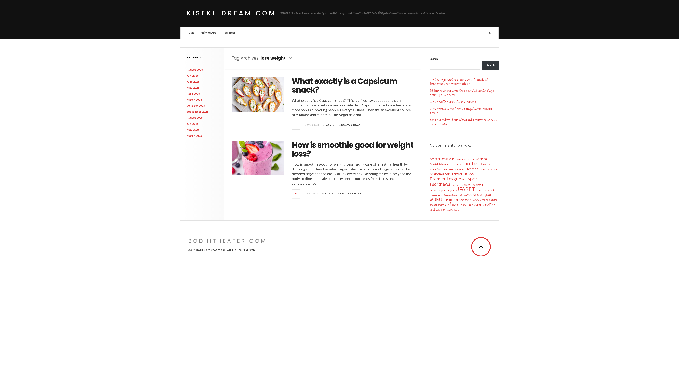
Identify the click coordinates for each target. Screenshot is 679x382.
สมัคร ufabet (209, 32)
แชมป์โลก (489, 204)
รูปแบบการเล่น (489, 200)
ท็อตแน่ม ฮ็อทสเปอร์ (453, 195)
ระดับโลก (477, 200)
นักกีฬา (467, 194)
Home (190, 32)
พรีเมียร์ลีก (437, 200)
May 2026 (193, 87)
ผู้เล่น (488, 194)
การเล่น (491, 190)
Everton (451, 164)
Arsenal (435, 159)
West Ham (481, 190)
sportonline (457, 185)
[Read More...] (296, 125)
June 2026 (193, 81)
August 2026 (195, 69)
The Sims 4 (477, 184)
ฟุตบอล (452, 199)
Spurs (467, 184)
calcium (471, 159)
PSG (464, 179)
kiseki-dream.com (231, 13)
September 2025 (197, 111)
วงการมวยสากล (438, 205)
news (468, 174)
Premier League (445, 178)
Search (434, 58)
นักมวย (478, 195)
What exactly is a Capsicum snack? (344, 86)
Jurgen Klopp (448, 169)
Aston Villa (447, 158)
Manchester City (489, 169)
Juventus (459, 169)
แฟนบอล (437, 209)
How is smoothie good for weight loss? (352, 150)
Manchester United (446, 174)
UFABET (465, 189)
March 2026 (194, 99)
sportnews (440, 184)
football (471, 163)
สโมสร (453, 204)
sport (473, 178)
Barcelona (461, 159)
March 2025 (194, 135)
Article (230, 32)
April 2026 (193, 93)
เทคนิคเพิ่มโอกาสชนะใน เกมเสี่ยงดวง (453, 101)
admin (330, 125)
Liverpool (472, 169)
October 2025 (196, 105)
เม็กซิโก (463, 205)
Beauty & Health (351, 125)
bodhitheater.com (227, 241)
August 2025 (195, 117)
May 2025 (193, 129)
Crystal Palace (438, 164)
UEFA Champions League (442, 190)
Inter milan (435, 169)
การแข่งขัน (436, 194)
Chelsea (481, 159)
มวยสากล (465, 199)
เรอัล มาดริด (474, 204)
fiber (459, 164)
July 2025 (193, 123)
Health (485, 164)
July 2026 (193, 75)
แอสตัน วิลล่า (453, 210)
